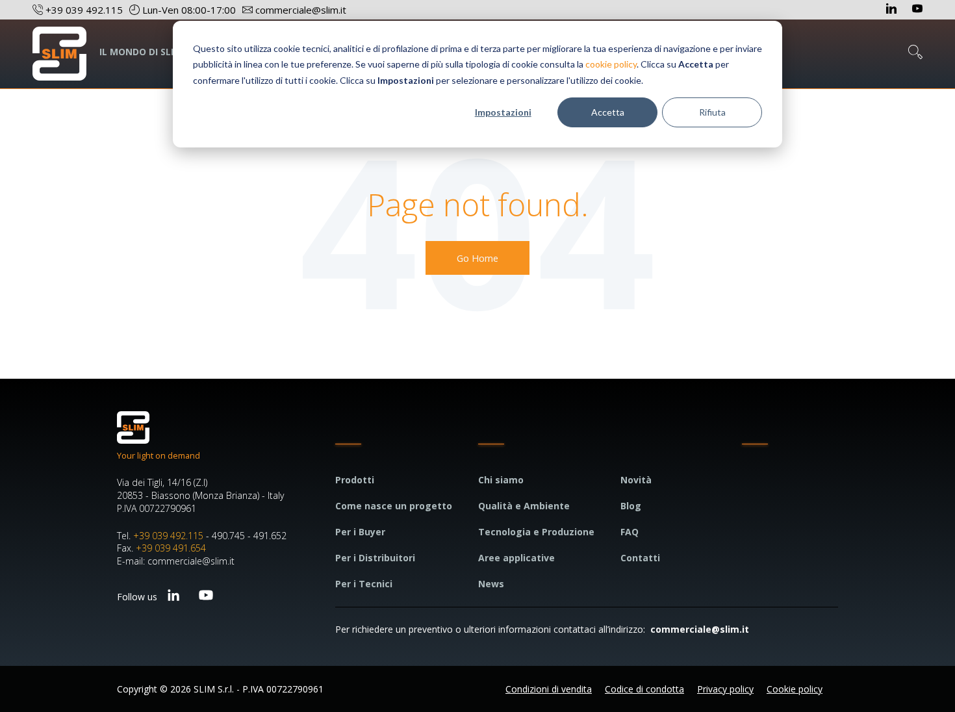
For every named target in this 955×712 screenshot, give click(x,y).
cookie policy (611, 64)
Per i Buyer (360, 532)
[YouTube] (917, 10)
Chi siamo (501, 480)
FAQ (629, 532)
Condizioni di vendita (548, 689)
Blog (630, 506)
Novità (636, 480)
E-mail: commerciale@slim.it (176, 561)
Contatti (640, 558)
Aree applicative (516, 558)
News (491, 584)
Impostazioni (503, 112)
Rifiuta (712, 112)
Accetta (607, 112)
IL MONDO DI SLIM (140, 51)
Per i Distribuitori (375, 558)
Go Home (477, 257)
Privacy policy (725, 689)
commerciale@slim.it (699, 629)
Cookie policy (794, 689)
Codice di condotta (644, 689)
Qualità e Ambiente (524, 506)
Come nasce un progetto (393, 506)
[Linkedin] (892, 10)
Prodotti (354, 480)
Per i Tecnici (363, 584)
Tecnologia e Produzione (536, 532)
